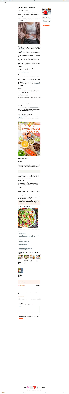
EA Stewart (19, 10)
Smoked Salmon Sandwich (22, 233)
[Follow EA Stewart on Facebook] (18, 296)
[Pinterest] (65, 0)
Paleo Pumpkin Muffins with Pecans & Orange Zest (25, 248)
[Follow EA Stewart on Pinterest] (23, 296)
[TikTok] (66, 0)
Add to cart (31, 264)
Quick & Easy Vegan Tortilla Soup (23, 244)
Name (20, 314)
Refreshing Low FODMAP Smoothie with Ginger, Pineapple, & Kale (27, 236)
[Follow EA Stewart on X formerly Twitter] (19, 296)
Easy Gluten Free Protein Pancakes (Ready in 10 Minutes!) (35, 299)
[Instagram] (64, 0)
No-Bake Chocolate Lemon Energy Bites (24, 247)
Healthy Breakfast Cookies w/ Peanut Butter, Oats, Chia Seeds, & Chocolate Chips (29, 235)
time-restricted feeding (24, 115)
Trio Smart (23, 81)
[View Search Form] (34, 0)
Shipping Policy (39, 390)
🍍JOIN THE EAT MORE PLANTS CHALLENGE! (7, 0)
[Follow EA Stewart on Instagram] (20, 296)
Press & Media (29, 390)
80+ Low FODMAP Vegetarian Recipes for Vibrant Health (22, 299)
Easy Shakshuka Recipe (22, 243)
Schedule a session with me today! (23, 282)
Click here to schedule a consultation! (31, 203)
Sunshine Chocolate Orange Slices (23, 249)
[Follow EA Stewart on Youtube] (21, 296)
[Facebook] (63, 0)
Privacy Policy (34, 390)
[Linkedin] (4, 392)
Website (34, 314)
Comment (20, 306)
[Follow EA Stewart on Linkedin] (22, 296)
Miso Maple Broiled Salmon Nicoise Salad (24, 241)
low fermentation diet (21, 175)
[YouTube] (67, 0)
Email (27, 314)
